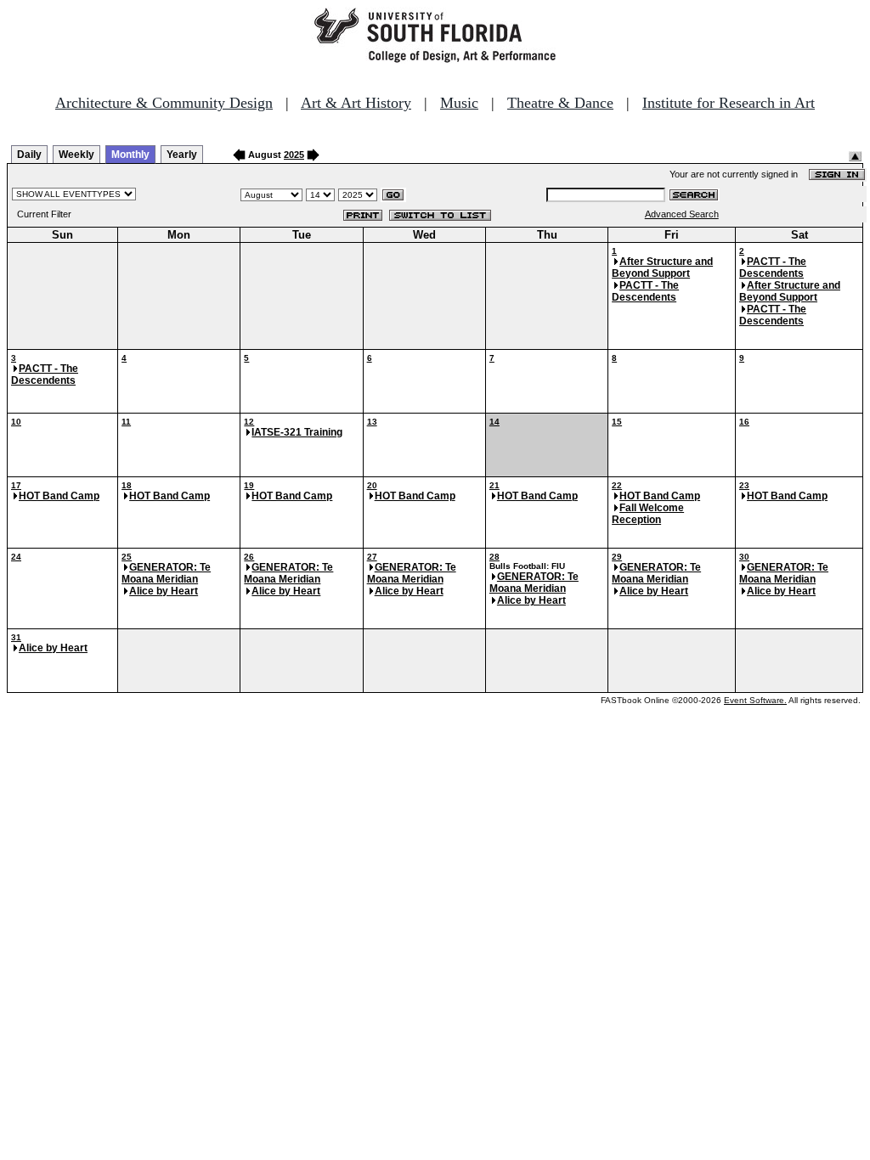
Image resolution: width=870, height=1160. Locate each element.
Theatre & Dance (560, 102)
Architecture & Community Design (164, 102)
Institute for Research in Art (728, 102)
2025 (294, 154)
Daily (29, 154)
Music (459, 102)
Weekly (76, 154)
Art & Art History (356, 102)
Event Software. (755, 700)
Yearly (182, 154)
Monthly (130, 154)
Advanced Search (682, 214)
